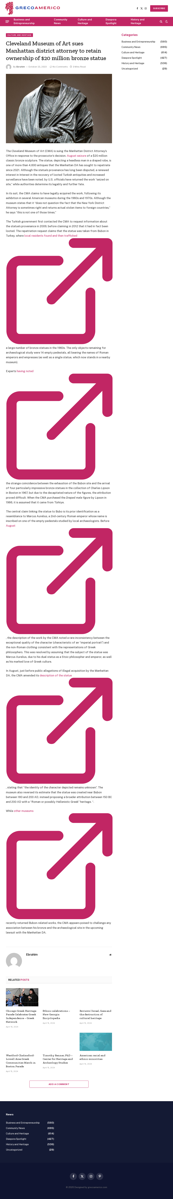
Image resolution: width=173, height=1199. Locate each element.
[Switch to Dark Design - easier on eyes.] (166, 21)
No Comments (60, 66)
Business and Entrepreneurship (24, 21)
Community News (60, 21)
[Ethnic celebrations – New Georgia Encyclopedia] (59, 997)
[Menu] (7, 21)
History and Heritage (137, 21)
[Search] (161, 21)
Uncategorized (129, 68)
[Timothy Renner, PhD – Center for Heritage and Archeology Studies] (59, 1042)
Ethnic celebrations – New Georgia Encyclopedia (56, 1014)
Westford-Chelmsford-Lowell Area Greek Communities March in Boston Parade (21, 1061)
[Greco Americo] (32, 8)
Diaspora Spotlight (111, 21)
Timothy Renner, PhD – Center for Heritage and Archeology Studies (58, 1059)
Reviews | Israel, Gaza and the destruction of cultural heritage (95, 1014)
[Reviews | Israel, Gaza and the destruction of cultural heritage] (96, 997)
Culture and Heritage (85, 21)
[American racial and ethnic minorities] (96, 1042)
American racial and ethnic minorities (92, 1057)
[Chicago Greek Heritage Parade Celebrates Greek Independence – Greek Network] (22, 997)
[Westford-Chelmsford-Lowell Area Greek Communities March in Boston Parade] (22, 1042)
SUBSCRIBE (159, 8)
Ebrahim (20, 66)
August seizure (76, 155)
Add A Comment (59, 1084)
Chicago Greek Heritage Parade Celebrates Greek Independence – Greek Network (21, 1016)
